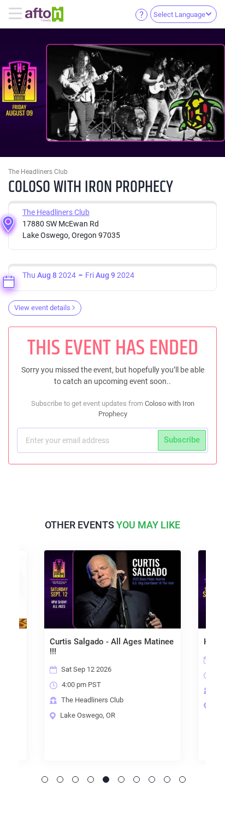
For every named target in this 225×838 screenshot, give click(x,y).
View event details (42, 308)
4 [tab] (90, 779)
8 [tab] (152, 779)
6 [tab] (121, 779)
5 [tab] (106, 779)
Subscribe (182, 440)
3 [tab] (75, 779)
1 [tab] (45, 779)
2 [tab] (60, 779)
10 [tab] (182, 779)
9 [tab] (167, 779)
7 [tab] (136, 779)
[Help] (141, 14)
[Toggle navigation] (16, 14)
